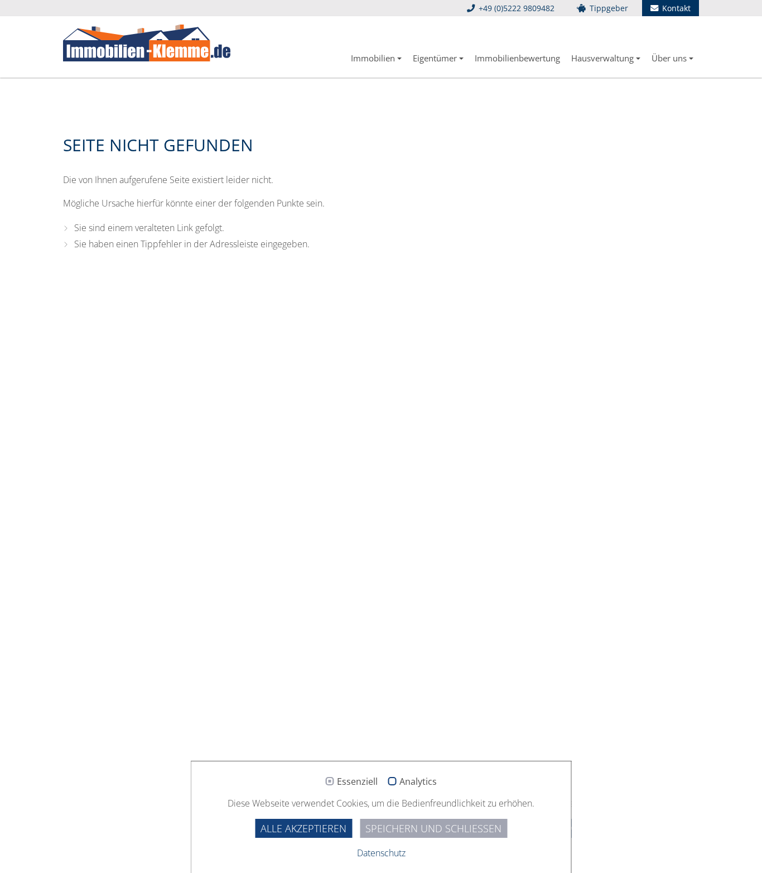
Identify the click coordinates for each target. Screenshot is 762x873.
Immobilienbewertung (517, 58)
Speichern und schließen (433, 828)
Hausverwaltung (602, 58)
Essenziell (357, 782)
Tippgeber (607, 8)
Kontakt (675, 8)
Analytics (418, 782)
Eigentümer (435, 58)
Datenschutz (381, 853)
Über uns (669, 58)
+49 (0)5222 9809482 (515, 8)
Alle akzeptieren (303, 828)
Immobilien (373, 58)
